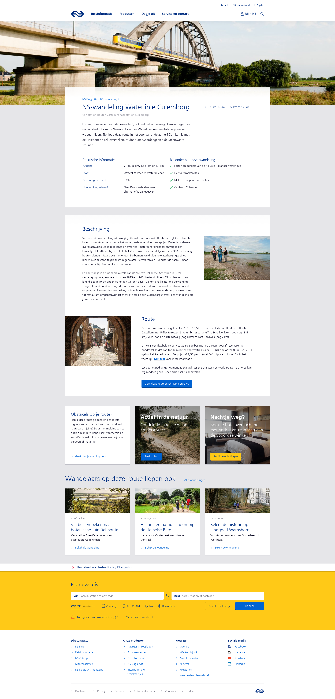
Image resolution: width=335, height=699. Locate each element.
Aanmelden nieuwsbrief (194, 675)
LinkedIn (240, 663)
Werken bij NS (188, 652)
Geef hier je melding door (90, 456)
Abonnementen (137, 652)
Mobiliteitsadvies (190, 658)
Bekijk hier (151, 456)
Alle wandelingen (194, 480)
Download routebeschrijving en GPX (167, 383)
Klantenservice (84, 663)
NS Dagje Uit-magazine (89, 669)
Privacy (101, 691)
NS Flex (79, 646)
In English (259, 5)
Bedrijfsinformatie (144, 691)
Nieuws (184, 663)
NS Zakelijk (81, 658)
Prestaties (186, 669)
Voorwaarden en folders (179, 691)
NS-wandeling (108, 99)
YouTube (240, 658)
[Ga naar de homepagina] (259, 691)
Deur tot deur (136, 658)
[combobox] (117, 596)
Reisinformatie (84, 652)
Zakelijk (225, 5)
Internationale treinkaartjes (136, 672)
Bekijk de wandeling (87, 547)
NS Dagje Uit (90, 99)
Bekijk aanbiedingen (226, 456)
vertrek (76, 606)
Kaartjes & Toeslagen (140, 646)
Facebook (240, 646)
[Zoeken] (261, 13)
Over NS (185, 646)
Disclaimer (81, 691)
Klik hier (159, 358)
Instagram (241, 652)
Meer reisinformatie (138, 617)
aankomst (89, 606)
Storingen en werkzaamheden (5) (96, 617)
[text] (133, 606)
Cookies (119, 691)
